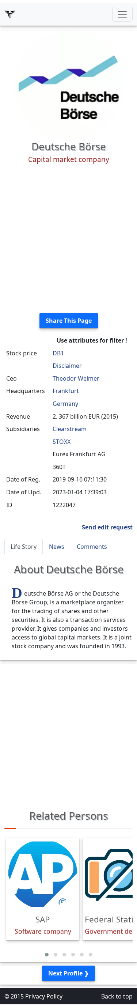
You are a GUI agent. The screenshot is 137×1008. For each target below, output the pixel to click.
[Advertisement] (68, 238)
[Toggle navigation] (122, 14)
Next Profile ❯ (68, 973)
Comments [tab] (92, 547)
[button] (46, 954)
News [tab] (56, 547)
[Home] (9, 14)
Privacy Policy (43, 996)
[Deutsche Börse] (68, 85)
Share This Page (69, 321)
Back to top (117, 996)
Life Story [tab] (24, 547)
